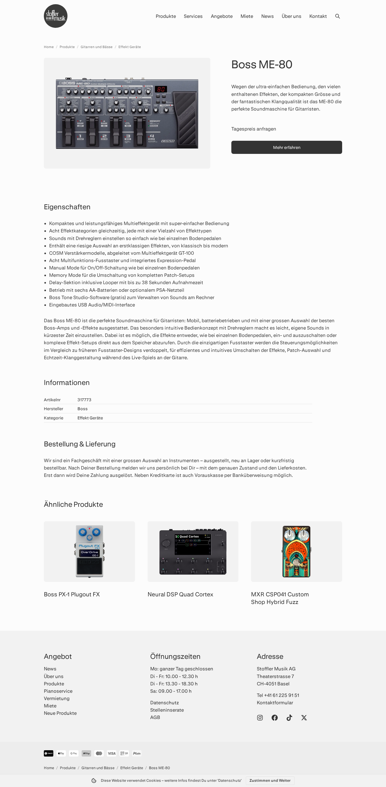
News (267, 16)
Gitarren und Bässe (97, 47)
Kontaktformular (275, 702)
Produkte (166, 16)
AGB (155, 717)
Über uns (291, 16)
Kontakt (318, 16)
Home (49, 47)
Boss (82, 408)
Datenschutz (164, 702)
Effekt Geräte (129, 47)
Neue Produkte (60, 713)
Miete (247, 16)
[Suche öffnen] (337, 16)
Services (193, 16)
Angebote (222, 16)
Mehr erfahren (286, 147)
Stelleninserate (167, 709)
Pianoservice (58, 691)
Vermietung (57, 698)
